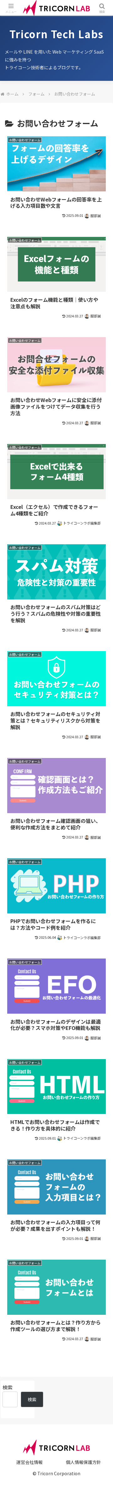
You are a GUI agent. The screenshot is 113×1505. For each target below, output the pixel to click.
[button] (100, 1065)
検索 (8, 1387)
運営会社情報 (29, 1462)
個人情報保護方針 (83, 1462)
